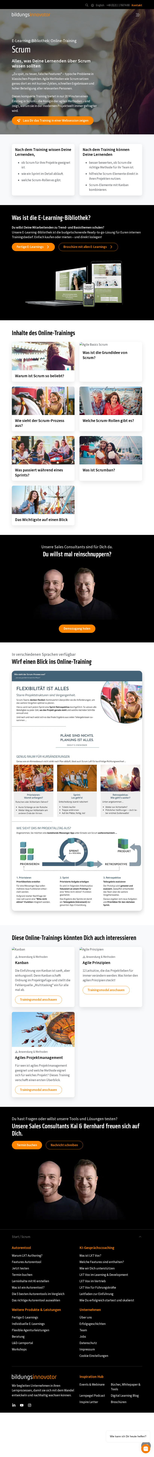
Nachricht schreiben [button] (64, 1145)
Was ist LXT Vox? (90, 1255)
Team (83, 1330)
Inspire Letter (88, 1402)
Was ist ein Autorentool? (28, 1287)
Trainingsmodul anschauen (38, 999)
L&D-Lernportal (22, 1343)
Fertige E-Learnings (25, 1317)
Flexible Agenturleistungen (30, 1330)
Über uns (85, 1317)
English (99, 5)
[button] (86, 5)
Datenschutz (88, 1343)
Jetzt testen (20, 1268)
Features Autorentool (26, 1262)
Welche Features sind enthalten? (101, 1262)
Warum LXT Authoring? (27, 1255)
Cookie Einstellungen (93, 1356)
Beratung (18, 1337)
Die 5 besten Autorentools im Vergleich (38, 1294)
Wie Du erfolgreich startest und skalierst (106, 1300)
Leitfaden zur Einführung (96, 1294)
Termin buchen (27, 1145)
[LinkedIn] (14, 1405)
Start (15, 1237)
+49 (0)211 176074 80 (118, 5)
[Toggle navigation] (138, 15)
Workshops (19, 1349)
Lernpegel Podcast (92, 1396)
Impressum (87, 1349)
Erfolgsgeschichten (92, 1324)
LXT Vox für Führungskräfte (97, 1287)
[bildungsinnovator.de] (31, 15)
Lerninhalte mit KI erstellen (30, 1281)
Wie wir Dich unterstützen (97, 1268)
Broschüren (118, 1402)
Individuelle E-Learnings (28, 1324)
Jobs (82, 1337)
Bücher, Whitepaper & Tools (125, 1386)
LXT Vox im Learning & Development (103, 1275)
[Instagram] (30, 1405)
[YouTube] (22, 1405)
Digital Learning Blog (125, 1396)
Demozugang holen (77, 628)
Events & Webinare (92, 1384)
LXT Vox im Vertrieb (92, 1281)
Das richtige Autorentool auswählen (36, 1300)
